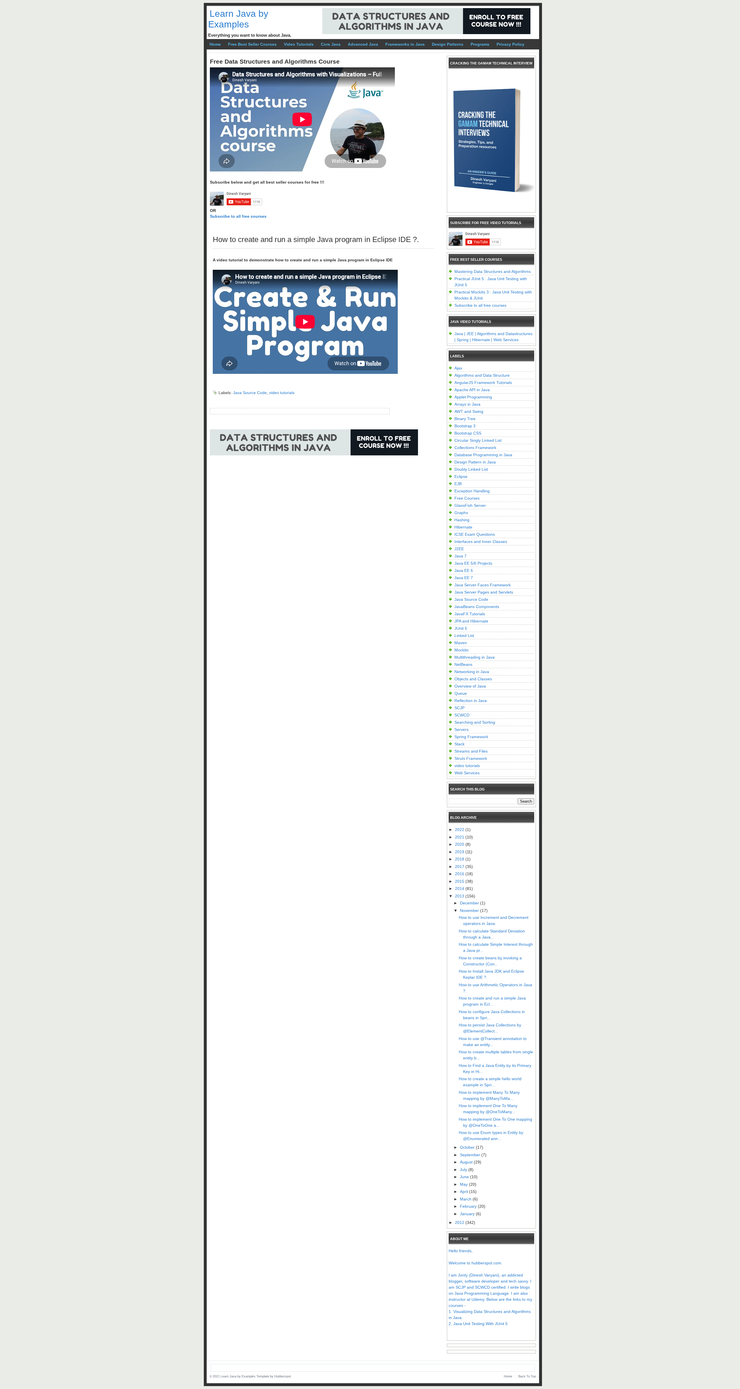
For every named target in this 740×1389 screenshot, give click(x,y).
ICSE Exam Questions (474, 534)
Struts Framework (470, 758)
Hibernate (463, 527)
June (465, 1176)
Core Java (331, 44)
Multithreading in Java (474, 657)
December (470, 903)
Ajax (458, 368)
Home (215, 44)
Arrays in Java (467, 404)
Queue (460, 693)
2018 (460, 859)
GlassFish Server (470, 505)
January (468, 1213)
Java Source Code (250, 392)
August (467, 1162)
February (469, 1206)
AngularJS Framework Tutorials (483, 382)
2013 (460, 896)
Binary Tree (465, 418)
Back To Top (527, 1376)
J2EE (459, 548)
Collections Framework (475, 447)
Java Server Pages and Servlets (483, 592)
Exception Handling (472, 491)
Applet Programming (473, 397)
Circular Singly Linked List (478, 440)
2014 (460, 888)
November (470, 910)
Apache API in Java (472, 389)
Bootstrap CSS (467, 433)
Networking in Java (471, 671)
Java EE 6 (463, 570)
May (464, 1184)
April (464, 1191)
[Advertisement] (315, 481)
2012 (460, 1222)
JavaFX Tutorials (469, 614)
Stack (459, 744)
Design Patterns (447, 44)
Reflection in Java (470, 700)
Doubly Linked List (471, 469)
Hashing (461, 520)
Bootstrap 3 (465, 426)
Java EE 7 (463, 577)
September (470, 1154)
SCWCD (461, 715)
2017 (460, 866)
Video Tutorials (299, 44)
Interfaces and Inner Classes (480, 541)
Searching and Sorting (474, 722)
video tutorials (282, 392)
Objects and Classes (473, 679)
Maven (460, 642)
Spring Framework (471, 736)
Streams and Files (471, 751)
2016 (460, 873)
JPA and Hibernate (471, 621)
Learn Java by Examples (238, 18)
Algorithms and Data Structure (482, 375)
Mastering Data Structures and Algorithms (492, 271)
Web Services (467, 773)
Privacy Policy (510, 44)
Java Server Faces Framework (482, 585)
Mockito (461, 650)
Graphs (461, 512)
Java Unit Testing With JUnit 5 (480, 1323)
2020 (460, 844)
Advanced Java (363, 44)
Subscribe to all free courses (238, 216)
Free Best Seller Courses (252, 44)
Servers (461, 729)
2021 (460, 837)
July (464, 1169)
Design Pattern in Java (475, 462)
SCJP (459, 707)
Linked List (464, 635)
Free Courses (467, 498)
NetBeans (463, 664)
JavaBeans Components (476, 606)
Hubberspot (282, 1376)
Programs (480, 44)
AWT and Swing (468, 411)
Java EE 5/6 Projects (473, 563)
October (468, 1147)
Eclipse (460, 476)
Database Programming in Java (483, 454)
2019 (460, 851)
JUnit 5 (460, 628)
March (466, 1199)
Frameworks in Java (405, 44)
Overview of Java (470, 686)
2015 (460, 881)
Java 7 (460, 556)
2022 (460, 829)
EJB (458, 483)
